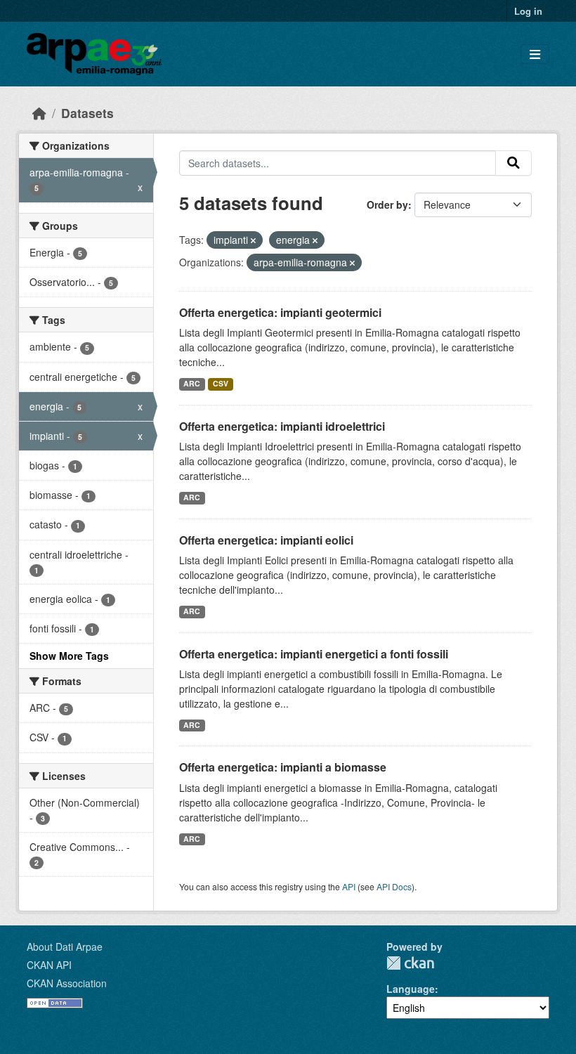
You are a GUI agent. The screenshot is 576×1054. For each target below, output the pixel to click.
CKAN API (49, 965)
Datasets (87, 113)
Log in (528, 11)
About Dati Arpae (65, 946)
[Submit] (513, 163)
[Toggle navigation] (535, 54)
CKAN (410, 963)
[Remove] (253, 240)
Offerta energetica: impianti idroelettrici (282, 426)
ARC (191, 383)
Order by (387, 204)
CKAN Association (67, 983)
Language (410, 989)
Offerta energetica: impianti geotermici (280, 312)
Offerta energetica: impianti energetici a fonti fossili (313, 654)
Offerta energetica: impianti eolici (266, 540)
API (348, 886)
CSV (220, 383)
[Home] (39, 113)
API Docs (394, 886)
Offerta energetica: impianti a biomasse (282, 767)
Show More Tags (69, 656)
